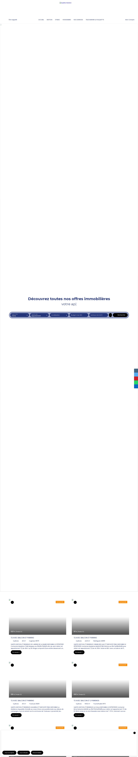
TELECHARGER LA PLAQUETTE (95, 20)
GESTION (49, 20)
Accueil (41, 20)
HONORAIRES (67, 20)
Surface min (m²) (96, 315)
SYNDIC (57, 20)
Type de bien (34, 314)
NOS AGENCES (78, 20)
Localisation (55, 315)
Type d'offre (15, 314)
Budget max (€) (76, 315)
